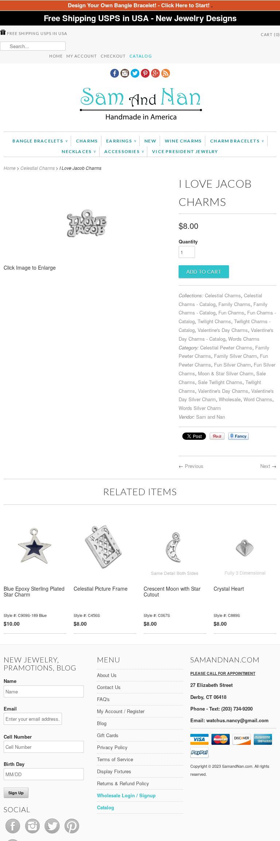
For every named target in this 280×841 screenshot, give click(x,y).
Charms (87, 141)
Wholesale (230, 399)
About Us (107, 675)
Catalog (140, 56)
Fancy (238, 436)
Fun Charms (231, 312)
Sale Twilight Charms (220, 382)
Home (56, 56)
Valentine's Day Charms (223, 329)
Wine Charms (183, 141)
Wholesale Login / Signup (126, 795)
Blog (101, 723)
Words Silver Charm (200, 407)
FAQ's (103, 699)
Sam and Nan (210, 416)
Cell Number (18, 736)
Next (265, 465)
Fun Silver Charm (232, 364)
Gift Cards (107, 735)
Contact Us (109, 687)
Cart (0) (270, 34)
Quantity (188, 241)
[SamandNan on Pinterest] (146, 75)
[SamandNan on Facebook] (115, 75)
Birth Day (14, 763)
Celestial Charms (37, 168)
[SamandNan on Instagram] (125, 75)
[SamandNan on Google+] (156, 75)
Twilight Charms (214, 321)
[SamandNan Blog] (165, 75)
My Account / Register (120, 711)
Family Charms (234, 304)
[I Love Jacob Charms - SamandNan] (88, 269)
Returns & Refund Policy (123, 783)
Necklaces (79, 151)
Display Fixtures (114, 771)
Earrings (121, 141)
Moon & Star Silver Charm (225, 373)
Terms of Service (115, 759)
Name (10, 680)
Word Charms (258, 399)
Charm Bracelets (237, 141)
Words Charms (244, 338)
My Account (81, 56)
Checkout (113, 56)
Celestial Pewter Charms (226, 347)
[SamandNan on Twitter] (136, 75)
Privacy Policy (112, 747)
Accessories (124, 151)
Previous (194, 465)
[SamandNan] (140, 104)
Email (10, 708)
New (150, 141)
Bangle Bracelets (39, 141)
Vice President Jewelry (185, 151)
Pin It (217, 436)
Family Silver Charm (235, 355)
